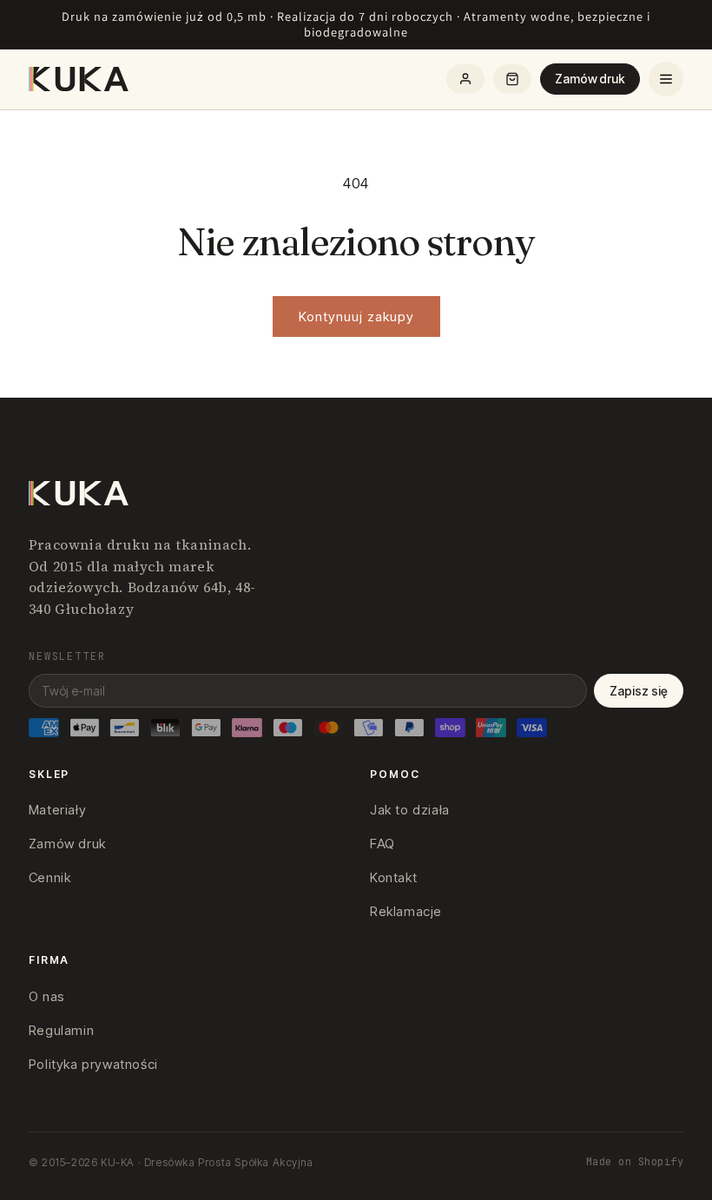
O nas (47, 996)
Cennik (50, 877)
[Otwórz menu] (666, 79)
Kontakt (393, 877)
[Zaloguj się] (465, 79)
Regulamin (61, 1030)
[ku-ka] (80, 79)
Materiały (57, 809)
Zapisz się (639, 690)
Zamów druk (590, 78)
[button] (512, 79)
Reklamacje (406, 911)
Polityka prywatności (93, 1064)
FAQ (382, 843)
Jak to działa (410, 809)
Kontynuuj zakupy (356, 316)
